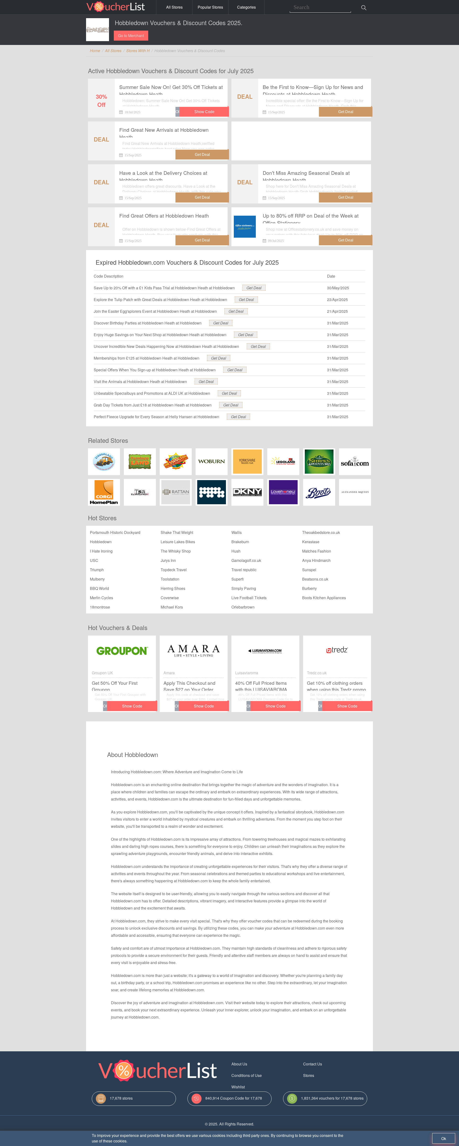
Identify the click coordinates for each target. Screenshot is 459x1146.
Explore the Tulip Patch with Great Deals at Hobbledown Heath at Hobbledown (160, 299)
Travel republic (244, 569)
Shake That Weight (177, 532)
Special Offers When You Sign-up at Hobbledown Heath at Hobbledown (155, 370)
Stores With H (138, 50)
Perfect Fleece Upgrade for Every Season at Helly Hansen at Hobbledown (156, 416)
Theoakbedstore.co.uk (321, 532)
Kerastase (310, 541)
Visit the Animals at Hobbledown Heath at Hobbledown (140, 381)
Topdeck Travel (174, 569)
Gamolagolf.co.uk (246, 560)
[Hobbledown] (97, 29)
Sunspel (309, 569)
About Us (239, 1064)
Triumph (97, 569)
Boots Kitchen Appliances (324, 597)
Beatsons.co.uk (315, 579)
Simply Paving (243, 588)
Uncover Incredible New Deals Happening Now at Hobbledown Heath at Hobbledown (166, 346)
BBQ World (99, 588)
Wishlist (238, 1087)
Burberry (309, 588)
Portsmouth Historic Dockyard (115, 532)
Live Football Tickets (249, 597)
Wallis (236, 532)
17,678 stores (121, 1098)
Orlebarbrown (243, 607)
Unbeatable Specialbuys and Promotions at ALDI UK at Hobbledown (152, 393)
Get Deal (254, 288)
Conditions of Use (246, 1075)
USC (94, 560)
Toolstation (170, 579)
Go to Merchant (131, 35)
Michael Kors (172, 607)
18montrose (100, 607)
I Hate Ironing (101, 551)
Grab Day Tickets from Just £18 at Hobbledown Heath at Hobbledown (153, 405)
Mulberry (97, 579)
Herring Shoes (173, 588)
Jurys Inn (168, 560)
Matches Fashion (316, 551)
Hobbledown (101, 541)
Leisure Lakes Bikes (178, 541)
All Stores (174, 7)
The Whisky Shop (176, 551)
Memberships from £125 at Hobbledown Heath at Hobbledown (146, 358)
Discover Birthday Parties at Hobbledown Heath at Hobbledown (148, 323)
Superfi (237, 579)
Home (95, 50)
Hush (235, 551)
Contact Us (312, 1064)
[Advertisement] (301, 136)
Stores (308, 1075)
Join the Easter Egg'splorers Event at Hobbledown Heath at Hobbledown (155, 311)
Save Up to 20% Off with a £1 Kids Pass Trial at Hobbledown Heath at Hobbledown (164, 288)
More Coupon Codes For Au (327, 1087)
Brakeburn (240, 541)
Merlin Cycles (101, 597)
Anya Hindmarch (316, 560)
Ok (443, 1138)
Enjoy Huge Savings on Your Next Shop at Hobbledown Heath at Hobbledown (160, 334)
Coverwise (170, 597)
